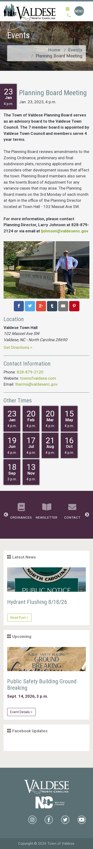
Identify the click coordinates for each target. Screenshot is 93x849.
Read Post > (19, 617)
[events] (68, 9)
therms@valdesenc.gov (36, 384)
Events (75, 50)
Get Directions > (18, 347)
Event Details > (21, 712)
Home (54, 50)
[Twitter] (65, 819)
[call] (69, 15)
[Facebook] (49, 819)
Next (87, 514)
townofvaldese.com (38, 378)
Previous (6, 514)
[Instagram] (32, 819)
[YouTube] (81, 819)
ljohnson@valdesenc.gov (64, 231)
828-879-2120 (30, 372)
